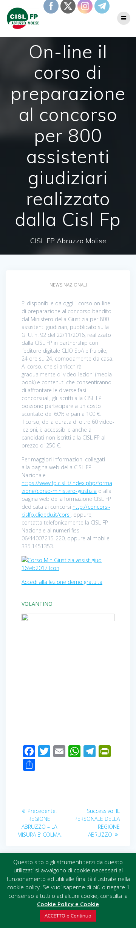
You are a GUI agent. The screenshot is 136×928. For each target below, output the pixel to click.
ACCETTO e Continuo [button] (68, 915)
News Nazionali (68, 285)
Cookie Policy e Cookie (68, 904)
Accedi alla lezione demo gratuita (62, 581)
